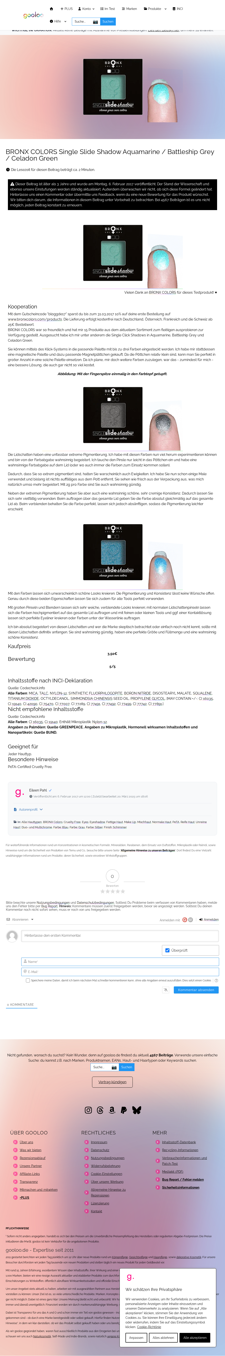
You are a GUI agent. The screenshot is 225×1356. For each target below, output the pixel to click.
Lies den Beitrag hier (163, 30)
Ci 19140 (51, 722)
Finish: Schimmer (115, 827)
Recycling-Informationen (180, 1150)
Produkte (155, 9)
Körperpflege (120, 1257)
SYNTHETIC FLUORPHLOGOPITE (95, 693)
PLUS (68, 9)
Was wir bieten (31, 1150)
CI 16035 (206, 698)
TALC (43, 693)
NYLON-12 (58, 693)
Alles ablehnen (163, 1338)
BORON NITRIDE (137, 693)
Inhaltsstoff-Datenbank (179, 1142)
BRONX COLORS (162, 292)
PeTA (175, 822)
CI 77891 (155, 704)
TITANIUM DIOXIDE (23, 698)
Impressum (99, 1142)
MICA (33, 693)
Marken (132, 9)
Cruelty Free (72, 822)
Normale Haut (161, 822)
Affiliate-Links (30, 1174)
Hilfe (58, 21)
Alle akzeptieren (195, 1338)
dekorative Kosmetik (188, 1257)
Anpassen (136, 1338)
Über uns (26, 1142)
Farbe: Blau (60, 827)
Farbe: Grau (77, 827)
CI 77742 (140, 704)
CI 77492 (109, 704)
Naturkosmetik (42, 1336)
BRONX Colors (52, 822)
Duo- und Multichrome (37, 827)
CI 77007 (62, 704)
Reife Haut (187, 822)
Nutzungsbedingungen (53, 902)
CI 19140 (14, 704)
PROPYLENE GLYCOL (148, 698)
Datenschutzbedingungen (95, 902)
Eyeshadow (97, 822)
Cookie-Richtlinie (149, 1327)
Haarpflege (160, 1257)
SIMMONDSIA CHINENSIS (91, 698)
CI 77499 (124, 704)
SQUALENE (202, 693)
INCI (180, 9)
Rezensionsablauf (32, 1158)
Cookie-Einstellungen (106, 1174)
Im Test (110, 9)
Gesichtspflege (138, 1257)
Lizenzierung (100, 1203)
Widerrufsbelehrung (106, 1166)
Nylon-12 (99, 722)
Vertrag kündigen (112, 1082)
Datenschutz (100, 1150)
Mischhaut (144, 822)
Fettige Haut (114, 822)
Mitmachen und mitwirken (39, 1189)
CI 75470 (46, 704)
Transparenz (29, 1182)
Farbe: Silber (94, 827)
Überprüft (179, 950)
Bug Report (49, 906)
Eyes (85, 822)
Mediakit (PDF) (172, 1171)
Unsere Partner (31, 1166)
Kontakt (96, 1211)
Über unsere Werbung (107, 1182)
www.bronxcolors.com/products (35, 319)
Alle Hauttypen (32, 822)
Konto (86, 9)
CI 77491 (93, 704)
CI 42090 (30, 704)
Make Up (130, 822)
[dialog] (168, 1307)
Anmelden (211, 919)
